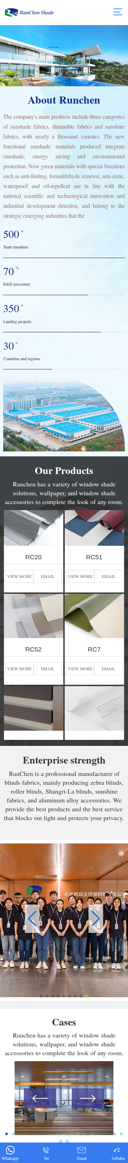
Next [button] (88, 1098)
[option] (64, 1098)
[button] (57, 74)
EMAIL (47, 554)
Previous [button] (40, 1098)
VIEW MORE (19, 554)
